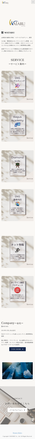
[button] (17, 349)
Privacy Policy (17, 433)
